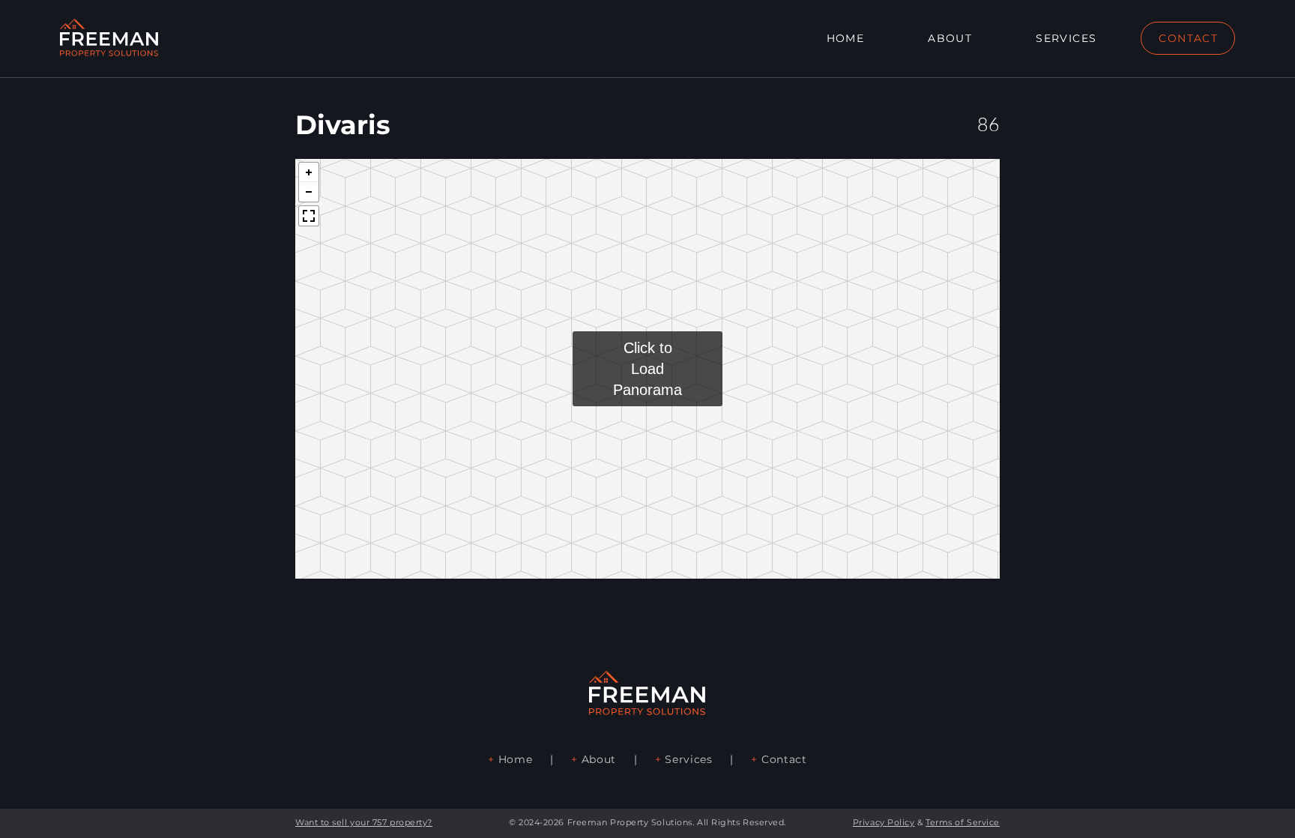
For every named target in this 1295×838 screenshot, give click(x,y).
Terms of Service (963, 822)
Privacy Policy (884, 822)
